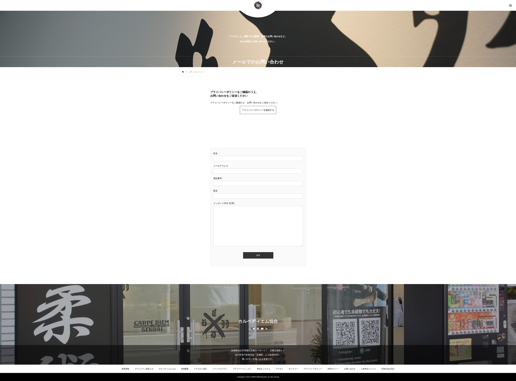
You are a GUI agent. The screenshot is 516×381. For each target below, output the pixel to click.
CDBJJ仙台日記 (388, 369)
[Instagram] (249, 328)
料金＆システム (263, 369)
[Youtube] (262, 328)
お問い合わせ (349, 369)
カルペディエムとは (167, 369)
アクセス (279, 369)
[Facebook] (258, 328)
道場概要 (185, 369)
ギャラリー (293, 369)
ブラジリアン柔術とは (144, 369)
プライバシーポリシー (312, 369)
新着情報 (125, 369)
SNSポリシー (333, 369)
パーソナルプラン (219, 369)
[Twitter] (254, 328)
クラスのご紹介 (200, 369)
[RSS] (266, 328)
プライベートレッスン (242, 369)
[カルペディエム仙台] (258, 5)
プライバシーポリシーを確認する (258, 110)
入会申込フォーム (368, 369)
